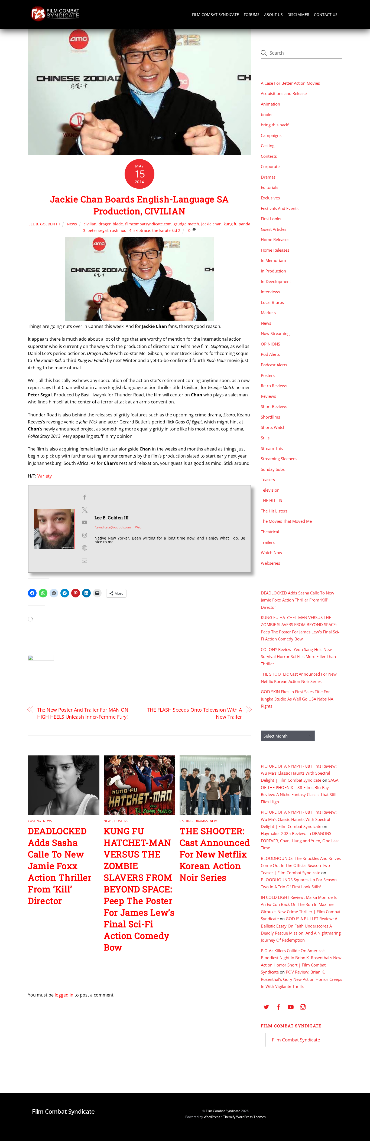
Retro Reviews (274, 385)
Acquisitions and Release (284, 93)
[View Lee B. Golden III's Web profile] (84, 548)
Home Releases (275, 239)
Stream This (272, 448)
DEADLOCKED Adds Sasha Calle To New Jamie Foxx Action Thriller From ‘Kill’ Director (60, 865)
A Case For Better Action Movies (290, 83)
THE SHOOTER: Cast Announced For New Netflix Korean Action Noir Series (215, 854)
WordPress (212, 1116)
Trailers (268, 542)
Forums (251, 14)
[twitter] (266, 1006)
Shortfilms (270, 417)
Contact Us (325, 14)
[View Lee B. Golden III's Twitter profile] (84, 510)
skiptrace (142, 230)
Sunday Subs (273, 469)
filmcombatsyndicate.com (148, 223)
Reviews (268, 396)
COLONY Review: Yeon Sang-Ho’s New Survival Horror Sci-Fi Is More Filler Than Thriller (298, 656)
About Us (273, 14)
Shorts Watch (273, 427)
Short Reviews (274, 406)
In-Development (276, 281)
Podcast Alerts (274, 364)
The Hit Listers (274, 511)
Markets (268, 312)
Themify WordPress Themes (244, 1116)
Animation (270, 104)
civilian (90, 223)
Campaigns (271, 135)
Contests (269, 156)
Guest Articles (273, 229)
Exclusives (270, 197)
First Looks (271, 218)
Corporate (270, 166)
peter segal (97, 230)
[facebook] (278, 1006)
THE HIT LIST (272, 500)
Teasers (268, 479)
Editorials (269, 187)
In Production (273, 271)
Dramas (201, 821)
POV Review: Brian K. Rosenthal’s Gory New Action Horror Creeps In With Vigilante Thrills (301, 979)
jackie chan (211, 223)
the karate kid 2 (166, 230)
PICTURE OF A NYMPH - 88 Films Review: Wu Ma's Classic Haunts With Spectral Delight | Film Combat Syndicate (299, 773)
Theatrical (270, 531)
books (266, 114)
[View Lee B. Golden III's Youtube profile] (84, 522)
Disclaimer (298, 14)
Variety (44, 476)
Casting (34, 821)
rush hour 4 (120, 230)
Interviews (270, 291)
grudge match (186, 223)
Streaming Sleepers (279, 458)
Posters (121, 821)
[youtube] (290, 1006)
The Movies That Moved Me (286, 521)
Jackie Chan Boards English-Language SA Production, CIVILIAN (139, 205)
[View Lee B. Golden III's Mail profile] (84, 560)
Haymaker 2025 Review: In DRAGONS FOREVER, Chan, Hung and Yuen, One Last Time (300, 840)
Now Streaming (275, 333)
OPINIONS (270, 344)
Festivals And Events (279, 208)
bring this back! (275, 124)
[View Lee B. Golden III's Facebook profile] (84, 497)
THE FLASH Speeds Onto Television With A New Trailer (194, 713)
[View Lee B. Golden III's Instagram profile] (84, 535)
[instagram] (302, 1006)
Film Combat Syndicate (215, 14)
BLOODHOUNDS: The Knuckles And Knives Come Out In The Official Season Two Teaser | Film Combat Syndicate (301, 865)
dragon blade (111, 223)
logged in (64, 995)
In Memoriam (273, 260)
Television (270, 490)
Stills (265, 437)
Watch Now (271, 552)
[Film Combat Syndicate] (55, 20)
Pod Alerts (270, 354)
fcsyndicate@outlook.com (113, 527)
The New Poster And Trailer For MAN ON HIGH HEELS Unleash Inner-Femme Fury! (83, 713)
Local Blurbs (272, 302)
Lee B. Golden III (44, 224)
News (72, 223)
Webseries (270, 563)
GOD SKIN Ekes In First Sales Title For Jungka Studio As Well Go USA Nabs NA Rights (297, 699)
